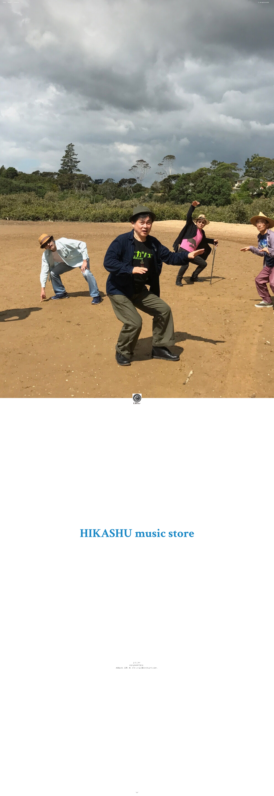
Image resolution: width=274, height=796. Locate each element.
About (9, 2)
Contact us (16, 2)
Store (4, 2)
